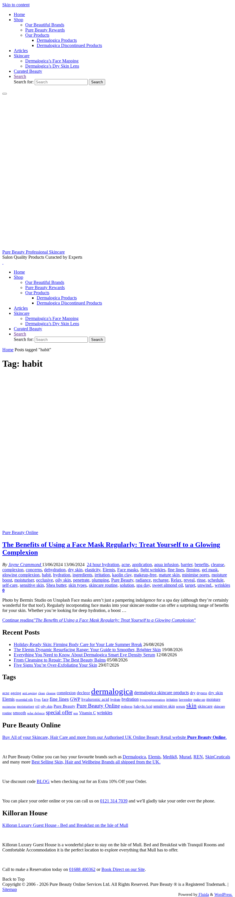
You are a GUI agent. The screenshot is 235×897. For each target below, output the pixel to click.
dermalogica (112, 691)
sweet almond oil (167, 585)
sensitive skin (32, 585)
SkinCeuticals (217, 756)
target (190, 585)
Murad (185, 756)
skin (191, 705)
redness (126, 706)
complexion (12, 569)
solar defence (36, 713)
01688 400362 (82, 869)
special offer (59, 712)
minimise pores (195, 574)
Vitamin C (87, 713)
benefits (202, 564)
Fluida (203, 894)
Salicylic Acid (143, 706)
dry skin (75, 569)
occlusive (44, 580)
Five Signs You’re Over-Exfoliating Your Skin (55, 665)
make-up (199, 700)
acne (126, 564)
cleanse (217, 564)
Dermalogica (134, 756)
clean (41, 693)
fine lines (176, 569)
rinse (201, 580)
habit (46, 574)
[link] (20, 76)
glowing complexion (21, 574)
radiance (143, 580)
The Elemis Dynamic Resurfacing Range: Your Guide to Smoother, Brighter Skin (87, 649)
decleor (83, 692)
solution (127, 585)
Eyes (37, 700)
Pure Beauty (122, 580)
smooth (19, 712)
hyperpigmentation (152, 699)
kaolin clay (122, 574)
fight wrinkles (152, 569)
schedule (216, 580)
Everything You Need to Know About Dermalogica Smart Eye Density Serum (84, 654)
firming (192, 569)
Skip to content (16, 4)
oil (37, 706)
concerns (34, 569)
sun (75, 713)
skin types (77, 585)
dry (192, 692)
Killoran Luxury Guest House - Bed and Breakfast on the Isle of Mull (65, 825)
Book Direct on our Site (123, 869)
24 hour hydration (103, 564)
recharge (161, 580)
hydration (61, 574)
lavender (185, 699)
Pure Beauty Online (20, 532)
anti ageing (29, 693)
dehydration (55, 569)
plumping (100, 580)
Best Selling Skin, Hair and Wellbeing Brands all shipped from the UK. (96, 761)
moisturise (9, 706)
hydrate (115, 700)
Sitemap (9, 889)
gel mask (210, 569)
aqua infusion (166, 564)
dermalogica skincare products (161, 692)
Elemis (109, 569)
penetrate (81, 580)
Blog (43, 781)
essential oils (24, 700)
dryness (202, 693)
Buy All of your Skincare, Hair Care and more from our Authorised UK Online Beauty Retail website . (114, 737)
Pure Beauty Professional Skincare (33, 252)
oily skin (63, 580)
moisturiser (24, 580)
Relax (176, 580)
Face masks (127, 569)
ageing (16, 693)
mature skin (169, 574)
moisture (213, 699)
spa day (143, 585)
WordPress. (223, 894)
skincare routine (103, 585)
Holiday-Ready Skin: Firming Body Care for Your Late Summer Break (78, 644)
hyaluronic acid (95, 699)
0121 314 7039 (114, 800)
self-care (9, 585)
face (45, 699)
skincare (205, 706)
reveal (189, 580)
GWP (75, 699)
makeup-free (145, 574)
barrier (186, 564)
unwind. (204, 585)
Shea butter (56, 585)
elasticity (92, 569)
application (142, 564)
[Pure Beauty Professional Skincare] (117, 246)
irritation (102, 574)
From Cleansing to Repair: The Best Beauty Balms (60, 659)
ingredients (82, 574)
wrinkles (222, 585)
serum (180, 706)
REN (198, 756)
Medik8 (170, 756)
